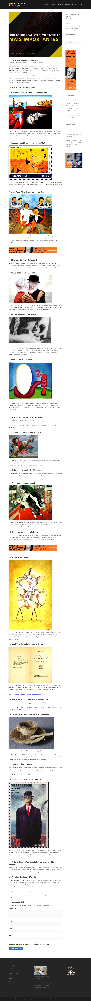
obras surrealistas (25, 891)
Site (10, 935)
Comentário (12, 908)
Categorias (11, 978)
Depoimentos (60, 4)
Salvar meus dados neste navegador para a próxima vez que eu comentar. (29, 944)
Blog (76, 4)
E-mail (11, 928)
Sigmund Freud (33, 70)
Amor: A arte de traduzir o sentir (73, 113)
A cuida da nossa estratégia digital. (19, 999)
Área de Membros (69, 4)
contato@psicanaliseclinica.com (40, 987)
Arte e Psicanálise (39, 62)
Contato (81, 4)
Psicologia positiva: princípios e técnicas (50, 895)
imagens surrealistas (15, 891)
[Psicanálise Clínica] (19, 4)
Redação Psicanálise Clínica (23, 62)
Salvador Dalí (39, 78)
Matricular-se (47, 4)
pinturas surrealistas (36, 891)
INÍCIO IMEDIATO (70, 34)
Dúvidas (53, 4)
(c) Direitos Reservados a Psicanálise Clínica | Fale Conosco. (45, 999)
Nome (11, 921)
